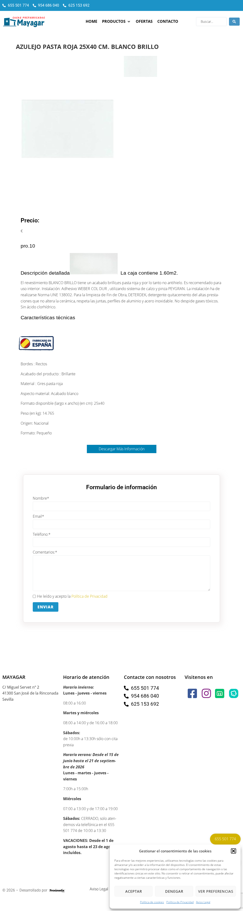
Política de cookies (152, 902)
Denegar (174, 891)
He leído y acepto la (72, 596)
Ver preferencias (215, 891)
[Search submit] (234, 22)
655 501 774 (225, 838)
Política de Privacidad (180, 902)
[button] (233, 851)
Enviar (45, 607)
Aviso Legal (203, 902)
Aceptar (133, 891)
